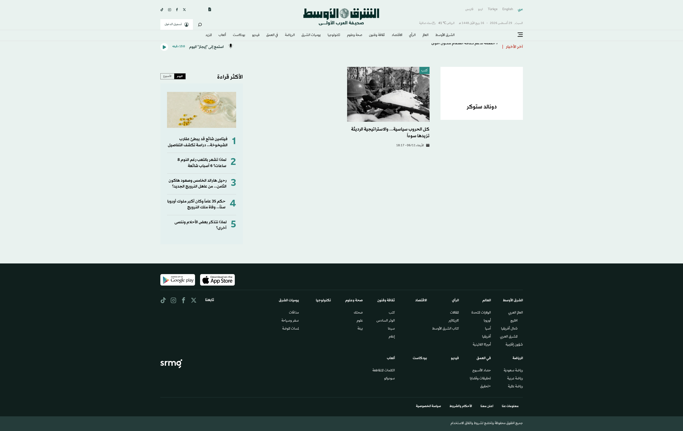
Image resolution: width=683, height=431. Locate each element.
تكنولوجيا (334, 35)
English (507, 9)
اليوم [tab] (180, 76)
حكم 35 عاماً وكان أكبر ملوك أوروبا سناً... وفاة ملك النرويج (196, 204)
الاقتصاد (397, 35)
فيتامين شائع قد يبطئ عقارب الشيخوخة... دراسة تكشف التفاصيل (198, 142)
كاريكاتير (453, 321)
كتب (424, 71)
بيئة (360, 329)
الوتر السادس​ (385, 321)
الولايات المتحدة (481, 313)
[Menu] (520, 34)
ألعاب (222, 35)
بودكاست (239, 35)
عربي (520, 9)
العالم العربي (515, 313)
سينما (391, 329)
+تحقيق (485, 387)
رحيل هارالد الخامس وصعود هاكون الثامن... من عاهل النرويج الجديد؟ (198, 183)
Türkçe (493, 9)
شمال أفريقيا (509, 329)
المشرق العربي (509, 337)
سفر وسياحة (290, 321)
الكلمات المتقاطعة (383, 371)
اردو (480, 9)
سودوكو (389, 379)
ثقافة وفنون (377, 35)
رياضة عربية (515, 379)
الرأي (412, 35)
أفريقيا (486, 337)
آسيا (488, 329)
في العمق (272, 35)
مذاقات (294, 313)
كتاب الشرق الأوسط (445, 329)
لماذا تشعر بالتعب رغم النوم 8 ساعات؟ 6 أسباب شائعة (201, 163)
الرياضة (290, 35)
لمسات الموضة (290, 329)
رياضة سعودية (513, 371)
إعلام (392, 337)
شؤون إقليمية (514, 345)
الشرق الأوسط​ (445, 35)
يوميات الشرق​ (311, 35)
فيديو (256, 35)
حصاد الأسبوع (481, 371)
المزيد (208, 35)
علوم (360, 321)
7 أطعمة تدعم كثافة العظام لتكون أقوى (464, 47)
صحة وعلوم (354, 35)
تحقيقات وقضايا (480, 379)
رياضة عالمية (515, 387)
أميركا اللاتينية (482, 345)
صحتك (358, 313)
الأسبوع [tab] (167, 76)
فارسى (469, 9)
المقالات (454, 313)
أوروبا (487, 321)
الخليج (514, 321)
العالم (425, 35)
